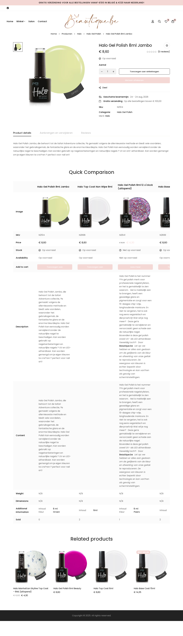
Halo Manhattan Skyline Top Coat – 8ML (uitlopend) (30, 590)
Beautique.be (126, 345)
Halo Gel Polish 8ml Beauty (67, 588)
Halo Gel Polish (94, 33)
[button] (54, 267)
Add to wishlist (167, 45)
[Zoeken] (159, 21)
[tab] (22, 133)
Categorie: (105, 112)
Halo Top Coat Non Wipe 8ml (95, 186)
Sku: (101, 107)
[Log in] (152, 21)
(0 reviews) (164, 51)
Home (54, 33)
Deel (104, 87)
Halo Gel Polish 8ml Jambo (53, 186)
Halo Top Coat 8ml (103, 588)
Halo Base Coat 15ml (144, 588)
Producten (67, 33)
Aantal (102, 64)
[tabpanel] (91, 149)
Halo (79, 33)
